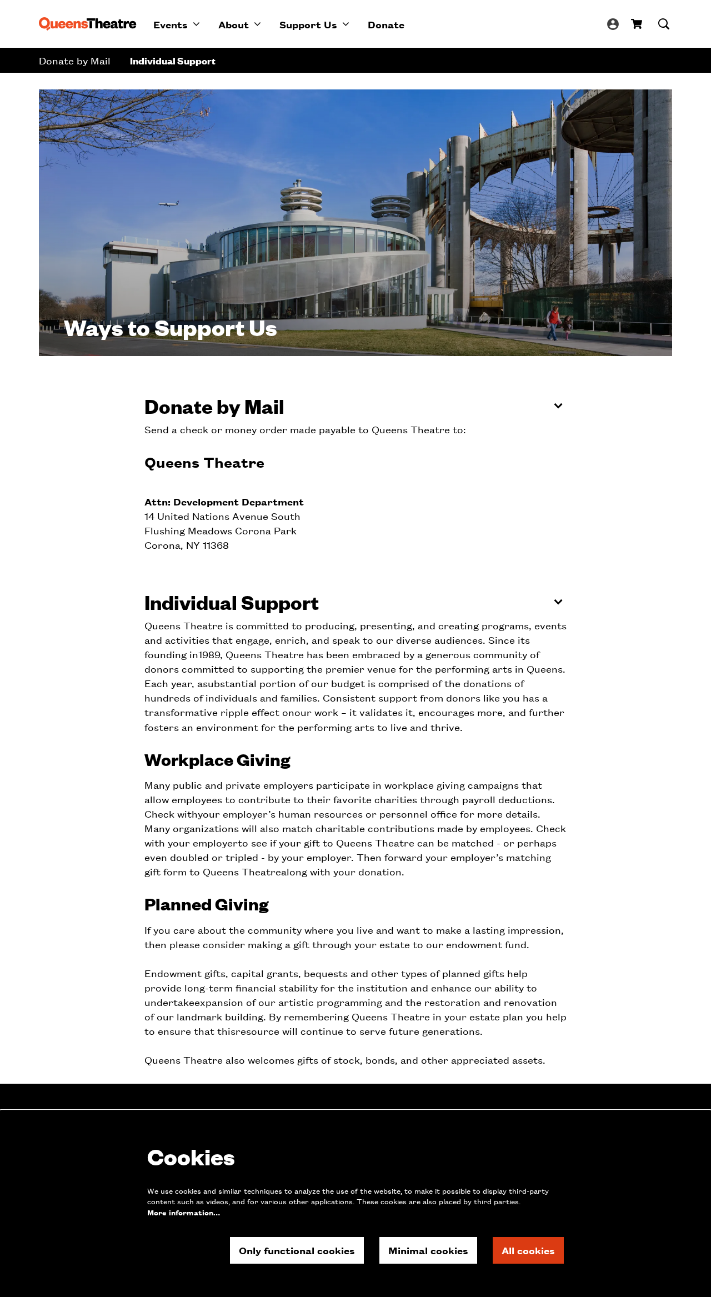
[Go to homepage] (88, 24)
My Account (613, 24)
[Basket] (637, 24)
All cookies (528, 1250)
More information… (183, 1212)
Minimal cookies (428, 1250)
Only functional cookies (297, 1250)
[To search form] (663, 24)
